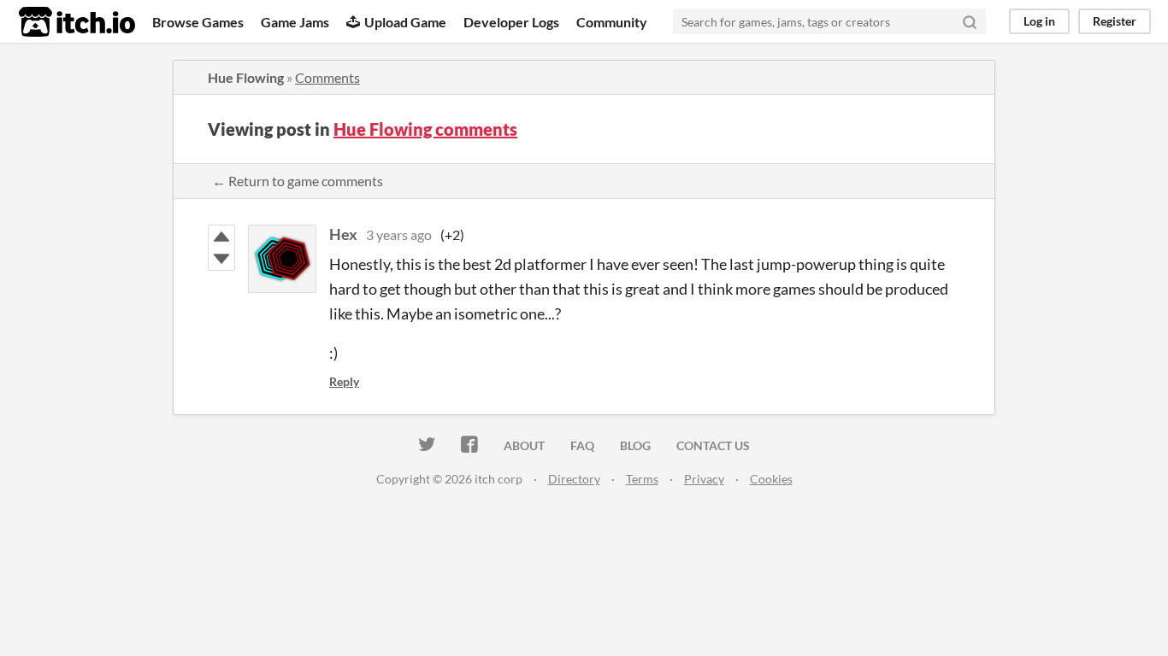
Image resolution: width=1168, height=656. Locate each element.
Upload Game (405, 22)
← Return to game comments (297, 181)
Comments (327, 77)
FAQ (582, 445)
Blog (635, 445)
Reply (344, 381)
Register (1114, 21)
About (524, 445)
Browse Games (198, 22)
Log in (1039, 21)
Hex (343, 234)
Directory (574, 479)
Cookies (771, 479)
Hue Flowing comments (425, 129)
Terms (642, 479)
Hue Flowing (246, 77)
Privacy (704, 479)
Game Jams (295, 22)
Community (611, 22)
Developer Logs (511, 22)
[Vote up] (221, 237)
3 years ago (399, 234)
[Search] (969, 21)
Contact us (713, 445)
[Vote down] (221, 259)
